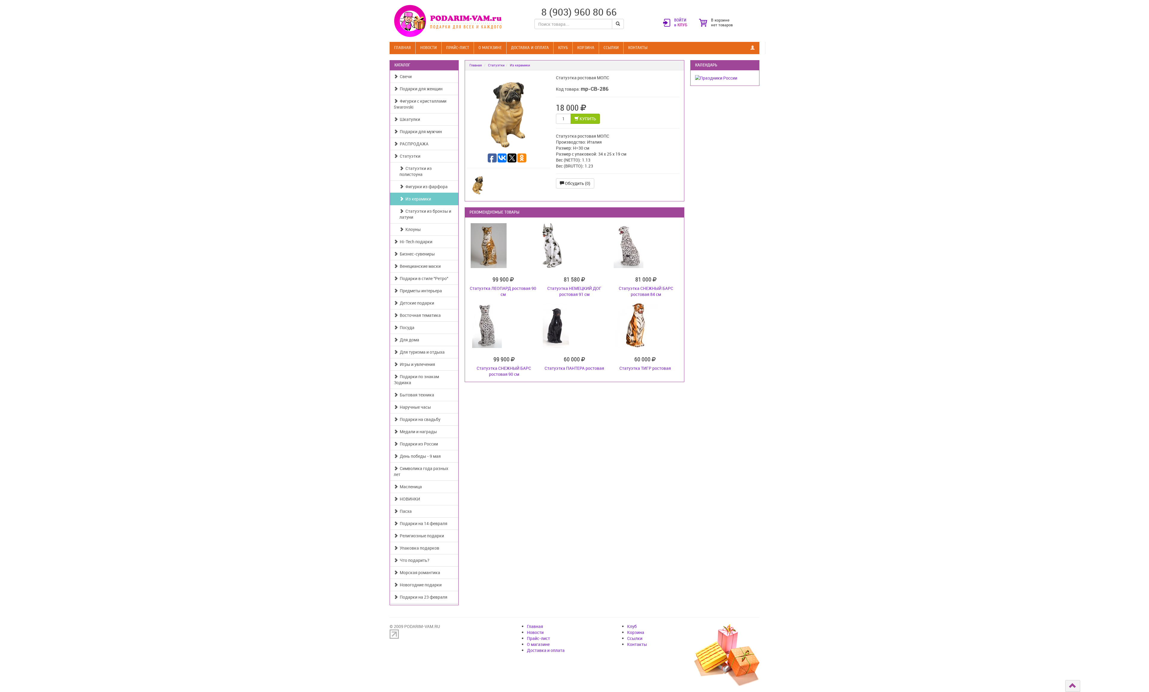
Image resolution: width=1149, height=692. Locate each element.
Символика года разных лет (421, 471)
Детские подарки (416, 303)
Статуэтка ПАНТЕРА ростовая (574, 368)
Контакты (638, 47)
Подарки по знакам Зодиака (416, 379)
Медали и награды (417, 431)
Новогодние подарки (420, 585)
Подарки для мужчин (420, 131)
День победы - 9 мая (419, 456)
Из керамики (417, 199)
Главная (402, 47)
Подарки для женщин (420, 89)
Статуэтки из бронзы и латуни (425, 214)
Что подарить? (413, 560)
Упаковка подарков (418, 548)
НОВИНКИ (409, 499)
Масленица (410, 486)
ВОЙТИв (680, 23)
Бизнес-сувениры (416, 254)
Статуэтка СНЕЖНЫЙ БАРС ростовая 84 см (646, 291)
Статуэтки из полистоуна (415, 171)
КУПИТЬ (587, 118)
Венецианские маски (419, 266)
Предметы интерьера (420, 290)
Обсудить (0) (577, 183)
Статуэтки (409, 156)
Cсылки (611, 47)
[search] (618, 24)
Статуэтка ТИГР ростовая (645, 368)
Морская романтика (419, 572)
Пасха (405, 511)
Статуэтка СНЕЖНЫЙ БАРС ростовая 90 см (504, 371)
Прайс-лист (457, 47)
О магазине (490, 47)
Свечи (405, 76)
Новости (428, 47)
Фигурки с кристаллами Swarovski (420, 104)
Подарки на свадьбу (419, 419)
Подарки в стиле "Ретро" (423, 278)
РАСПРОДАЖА (413, 144)
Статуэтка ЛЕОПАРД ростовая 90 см (503, 291)
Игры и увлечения (416, 364)
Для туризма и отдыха (421, 352)
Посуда (406, 327)
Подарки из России (418, 444)
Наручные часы (414, 407)
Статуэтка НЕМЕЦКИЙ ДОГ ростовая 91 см (574, 291)
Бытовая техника (416, 395)
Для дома (408, 340)
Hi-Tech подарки (415, 241)
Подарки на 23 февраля (422, 597)
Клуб (563, 47)
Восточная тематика (419, 315)
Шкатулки (409, 119)
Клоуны (412, 229)
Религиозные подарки (421, 536)
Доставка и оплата (530, 47)
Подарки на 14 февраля (422, 523)
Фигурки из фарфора (426, 186)
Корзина (585, 47)
